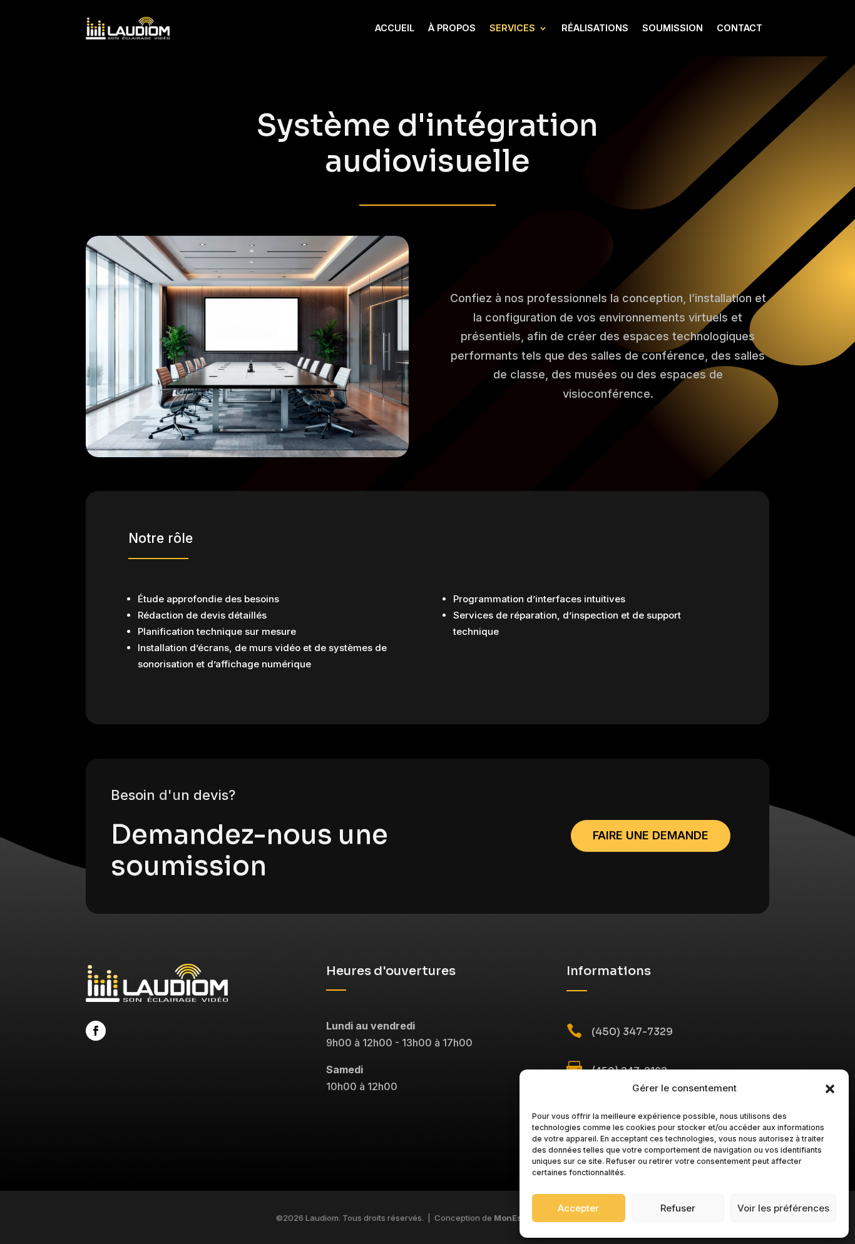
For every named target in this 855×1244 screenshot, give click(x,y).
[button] (830, 1089)
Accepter (578, 1208)
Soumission (672, 28)
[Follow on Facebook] (96, 1031)
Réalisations (594, 28)
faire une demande (651, 835)
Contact (739, 28)
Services (512, 28)
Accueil (394, 28)
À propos (452, 28)
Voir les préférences (783, 1208)
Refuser (677, 1208)
